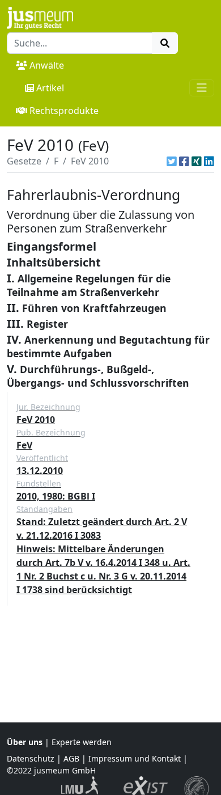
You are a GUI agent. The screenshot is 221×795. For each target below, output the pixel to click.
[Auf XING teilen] (197, 161)
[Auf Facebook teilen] (184, 161)
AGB (71, 758)
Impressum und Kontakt (134, 758)
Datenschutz (30, 758)
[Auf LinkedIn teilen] (209, 161)
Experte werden (82, 742)
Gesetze (24, 161)
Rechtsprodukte (64, 110)
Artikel (50, 88)
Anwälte (46, 65)
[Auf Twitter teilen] (172, 161)
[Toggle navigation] (201, 87)
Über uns (24, 742)
